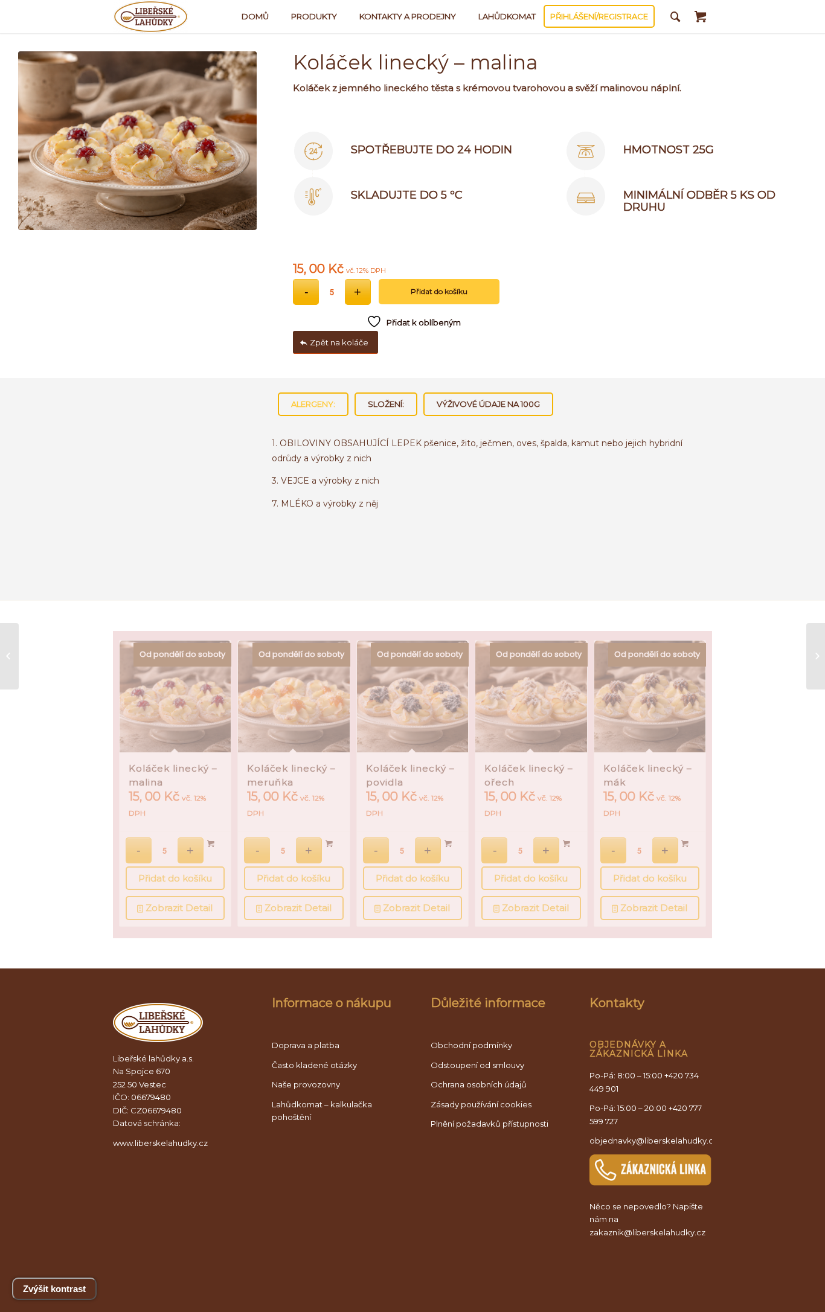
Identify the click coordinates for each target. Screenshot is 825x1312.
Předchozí (137, 746)
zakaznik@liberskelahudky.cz (647, 1232)
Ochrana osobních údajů (479, 1084)
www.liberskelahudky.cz (160, 1143)
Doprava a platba (305, 1045)
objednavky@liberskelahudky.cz (653, 1140)
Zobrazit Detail (178, 908)
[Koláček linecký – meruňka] (815, 656)
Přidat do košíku (439, 291)
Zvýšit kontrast (54, 1289)
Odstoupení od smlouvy (477, 1065)
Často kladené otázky (314, 1065)
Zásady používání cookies (481, 1104)
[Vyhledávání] (676, 16)
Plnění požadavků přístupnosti (489, 1123)
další (688, 746)
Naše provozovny (306, 1084)
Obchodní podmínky (471, 1045)
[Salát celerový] (9, 656)
